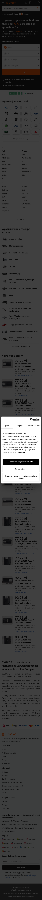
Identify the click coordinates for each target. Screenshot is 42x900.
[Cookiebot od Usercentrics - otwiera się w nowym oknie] (30, 419)
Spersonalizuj (20, 469)
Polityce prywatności (16, 452)
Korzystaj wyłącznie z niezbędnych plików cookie (21, 477)
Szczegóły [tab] (18, 425)
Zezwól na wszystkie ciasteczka (21, 462)
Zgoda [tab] (6, 425)
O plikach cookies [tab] (33, 425)
